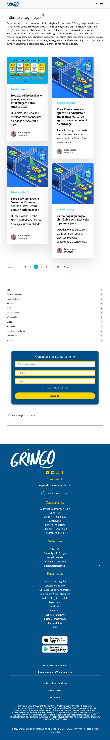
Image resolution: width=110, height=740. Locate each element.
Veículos (10, 340)
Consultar (55, 395)
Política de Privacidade (55, 683)
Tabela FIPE (55, 606)
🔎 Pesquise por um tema (21, 415)
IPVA (9, 308)
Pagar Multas (55, 623)
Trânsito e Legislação (20, 89)
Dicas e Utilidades (14, 294)
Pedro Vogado (24, 132)
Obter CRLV (55, 610)
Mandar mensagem (57, 493)
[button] (101, 4)
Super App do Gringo (55, 553)
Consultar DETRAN (55, 614)
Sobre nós (11, 326)
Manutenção (12, 317)
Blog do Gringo (55, 557)
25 (58, 267)
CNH (9, 290)
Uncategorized (13, 335)
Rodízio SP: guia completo (55, 598)
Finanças (10, 303)
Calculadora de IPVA (55, 585)
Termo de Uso (55, 690)
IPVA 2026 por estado (53, 665)
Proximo (67, 267)
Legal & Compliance (54, 565)
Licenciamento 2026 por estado (53, 672)
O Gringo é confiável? (55, 561)
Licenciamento (13, 312)
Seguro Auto (55, 602)
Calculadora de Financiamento (55, 589)
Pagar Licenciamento (55, 618)
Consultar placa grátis (55, 581)
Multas (9, 322)
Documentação (13, 299)
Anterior (11, 267)
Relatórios (55, 697)
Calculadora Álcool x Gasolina (55, 594)
